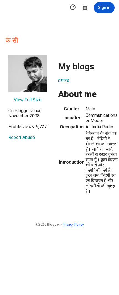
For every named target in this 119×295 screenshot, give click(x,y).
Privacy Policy (73, 224)
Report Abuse (21, 137)
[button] (72, 7)
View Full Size (28, 99)
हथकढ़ (63, 80)
